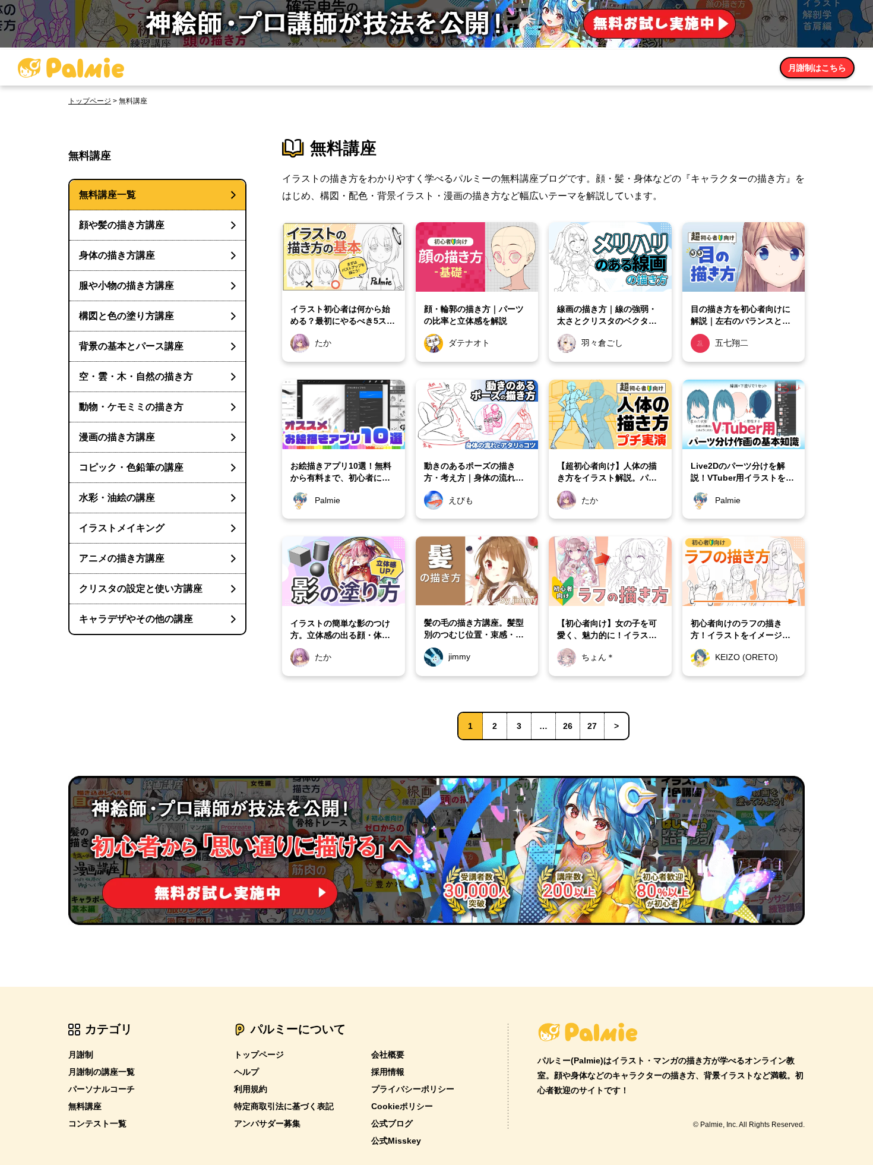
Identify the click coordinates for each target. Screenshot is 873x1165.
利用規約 (250, 1089)
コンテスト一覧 (97, 1123)
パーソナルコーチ (101, 1089)
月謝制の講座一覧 (101, 1071)
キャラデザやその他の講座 (136, 619)
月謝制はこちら (817, 67)
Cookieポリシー (402, 1106)
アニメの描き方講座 (122, 558)
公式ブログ (392, 1123)
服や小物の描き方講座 (126, 285)
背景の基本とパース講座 (131, 346)
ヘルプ (246, 1071)
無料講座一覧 (107, 195)
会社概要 (387, 1054)
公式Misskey (396, 1140)
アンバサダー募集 (267, 1123)
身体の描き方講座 (117, 255)
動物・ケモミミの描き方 (131, 407)
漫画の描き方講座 (117, 437)
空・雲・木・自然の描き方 (136, 376)
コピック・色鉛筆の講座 (131, 467)
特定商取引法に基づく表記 (284, 1106)
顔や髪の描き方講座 (122, 225)
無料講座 (85, 1106)
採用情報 (387, 1071)
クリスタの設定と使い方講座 (141, 588)
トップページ (89, 101)
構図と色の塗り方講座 (126, 316)
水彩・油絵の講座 (117, 497)
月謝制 (80, 1054)
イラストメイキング (122, 528)
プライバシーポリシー (412, 1089)
